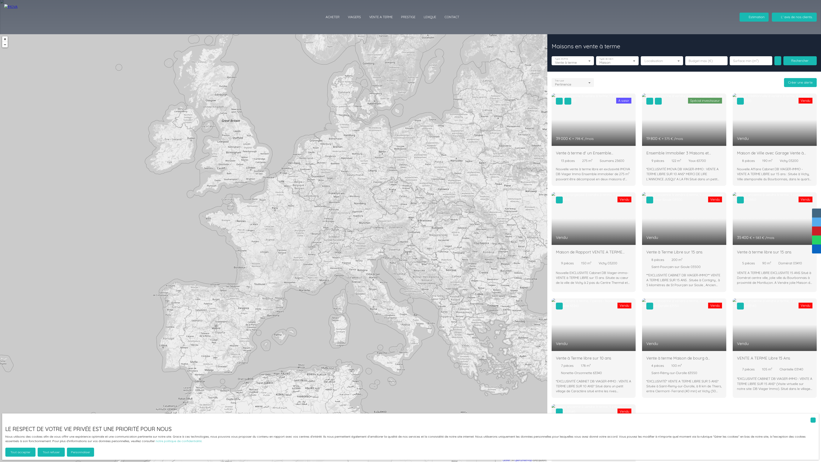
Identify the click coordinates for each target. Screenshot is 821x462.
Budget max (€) (701, 61)
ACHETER (333, 17)
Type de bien (606, 59)
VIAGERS (354, 17)
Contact (451, 17)
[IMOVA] (29, 17)
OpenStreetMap (523, 460)
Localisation (654, 61)
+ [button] (5, 39)
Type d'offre (561, 59)
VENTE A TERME (381, 17)
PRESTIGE (408, 17)
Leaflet (506, 460)
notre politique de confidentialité (179, 441)
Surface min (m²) (746, 61)
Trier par (559, 80)
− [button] (5, 44)
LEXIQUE (430, 17)
